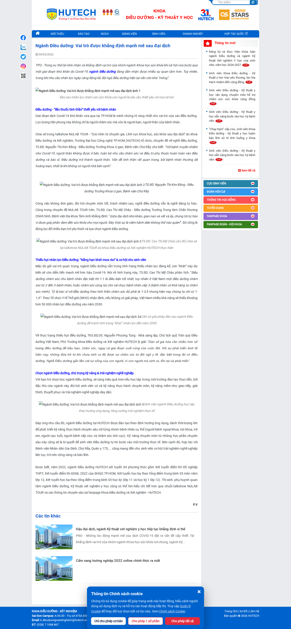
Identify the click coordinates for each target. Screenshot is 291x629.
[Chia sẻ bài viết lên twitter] (23, 56)
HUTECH (253, 615)
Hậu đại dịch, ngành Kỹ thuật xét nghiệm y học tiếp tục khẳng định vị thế (130, 529)
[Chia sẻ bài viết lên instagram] (23, 66)
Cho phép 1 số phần (146, 621)
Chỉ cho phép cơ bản (108, 621)
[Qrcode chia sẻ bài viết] (23, 75)
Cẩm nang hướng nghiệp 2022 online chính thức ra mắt (118, 561)
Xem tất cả (248, 170)
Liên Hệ (254, 611)
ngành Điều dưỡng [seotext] (102, 71)
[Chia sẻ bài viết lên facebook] (23, 37)
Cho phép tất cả (182, 621)
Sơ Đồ (243, 611)
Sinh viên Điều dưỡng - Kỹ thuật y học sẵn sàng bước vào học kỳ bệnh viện (232, 116)
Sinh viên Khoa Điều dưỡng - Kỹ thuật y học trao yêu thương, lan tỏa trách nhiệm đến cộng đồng (232, 78)
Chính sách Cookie (172, 611)
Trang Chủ (231, 611)
